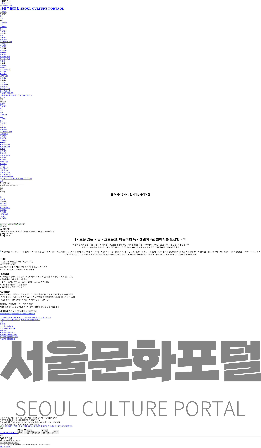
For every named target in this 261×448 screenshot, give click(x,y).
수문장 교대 (4, 87)
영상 (1, 35)
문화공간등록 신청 (6, 93)
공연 (1, 16)
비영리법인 (4, 44)
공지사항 (3, 65)
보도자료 (3, 72)
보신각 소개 (4, 84)
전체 (1, 29)
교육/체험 (3, 22)
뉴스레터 (3, 218)
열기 (9, 442)
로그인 (2, 97)
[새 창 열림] (36, 426)
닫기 (1, 181)
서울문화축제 (5, 57)
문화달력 (3, 27)
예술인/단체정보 (6, 42)
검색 (1, 187)
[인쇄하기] (3, 226)
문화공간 (3, 39)
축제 (1, 20)
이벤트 (2, 82)
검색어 (2, 185)
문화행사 (3, 12)
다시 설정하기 (5, 446)
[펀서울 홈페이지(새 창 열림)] (16, 179)
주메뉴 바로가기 (6, 5)
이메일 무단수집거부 (7, 328)
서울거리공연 (5, 89)
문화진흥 (3, 54)
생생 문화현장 (5, 69)
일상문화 (3, 50)
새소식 (2, 61)
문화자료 (3, 37)
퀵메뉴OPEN (55, 432)
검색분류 (3, 183)
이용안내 (3, 324)
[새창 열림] (3, 224)
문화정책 (3, 46)
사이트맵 (3, 330)
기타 (1, 25)
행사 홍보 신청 (5, 91)
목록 (1, 322)
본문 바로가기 (5, 3)
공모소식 (3, 67)
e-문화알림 (4, 76)
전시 (1, 18)
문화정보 (3, 31)
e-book (2, 216)
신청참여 (3, 78)
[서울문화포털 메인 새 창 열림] (130, 415)
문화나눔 (3, 52)
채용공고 (3, 74)
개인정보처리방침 (6, 326)
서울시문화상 (5, 59)
